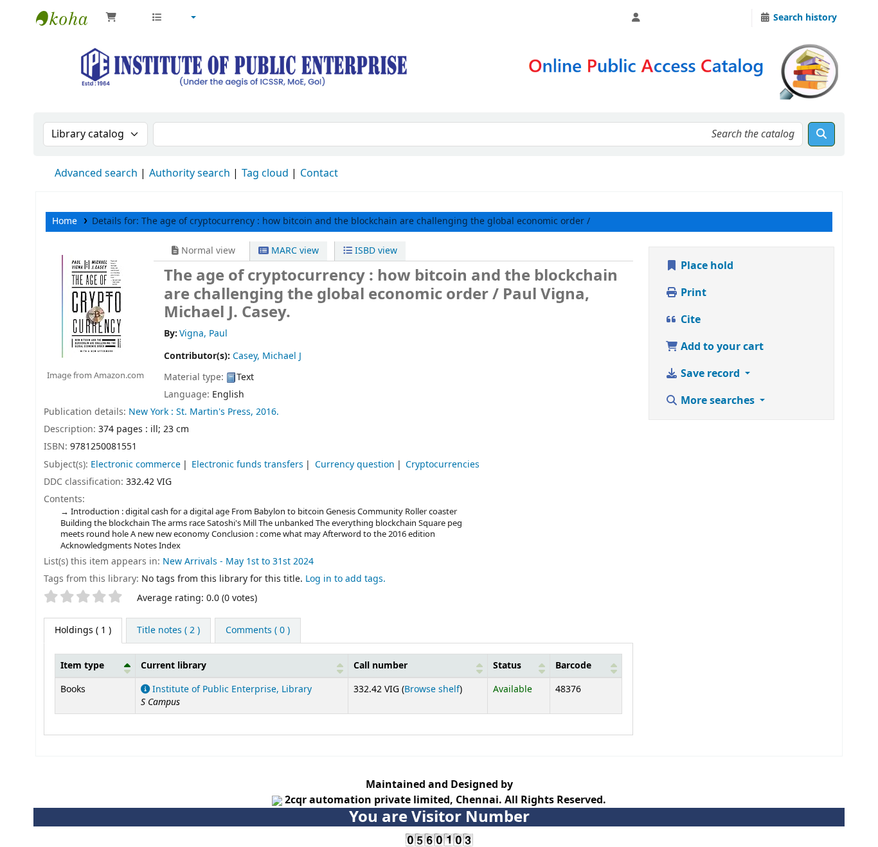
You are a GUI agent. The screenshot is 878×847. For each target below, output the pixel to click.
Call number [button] (381, 665)
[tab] (168, 630)
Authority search (189, 173)
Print (692, 293)
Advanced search (96, 173)
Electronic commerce (136, 464)
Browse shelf (432, 689)
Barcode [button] (573, 665)
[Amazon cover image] (95, 305)
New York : (151, 412)
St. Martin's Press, (214, 412)
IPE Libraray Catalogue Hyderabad (68, 18)
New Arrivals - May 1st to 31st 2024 (238, 561)
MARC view (294, 251)
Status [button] (507, 665)
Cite (689, 319)
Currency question (355, 464)
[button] (121, 18)
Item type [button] (82, 665)
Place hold (705, 266)
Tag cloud (265, 173)
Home (64, 221)
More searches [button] (717, 400)
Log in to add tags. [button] (345, 579)
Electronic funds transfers (247, 464)
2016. (267, 412)
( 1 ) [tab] (83, 630)
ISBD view (374, 251)
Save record (710, 373)
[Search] (821, 134)
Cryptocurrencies (442, 464)
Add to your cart (721, 346)
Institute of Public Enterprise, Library (231, 689)
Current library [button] (173, 665)
